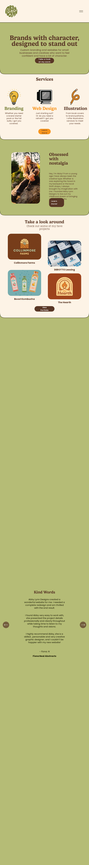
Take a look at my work (44, 60)
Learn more (44, 131)
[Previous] (6, 625)
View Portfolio (44, 308)
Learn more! (54, 202)
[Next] (83, 625)
